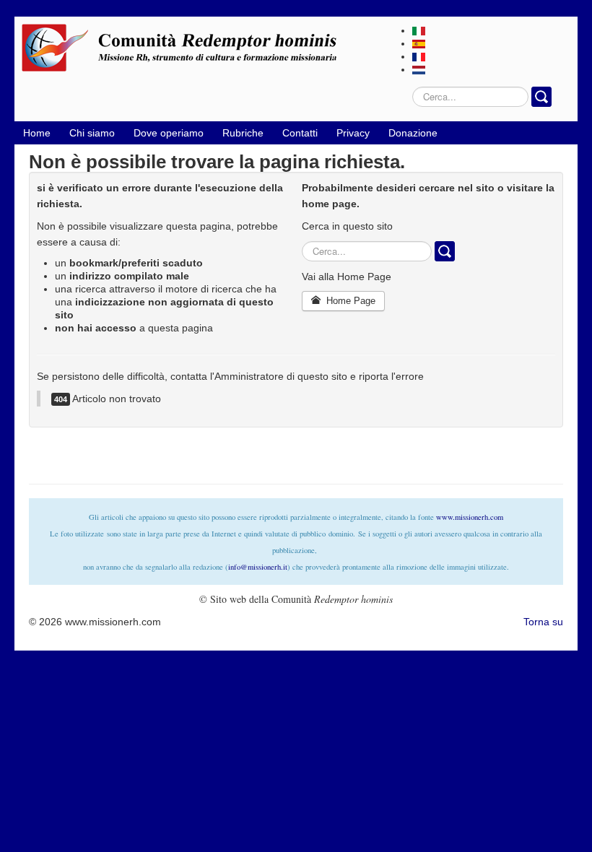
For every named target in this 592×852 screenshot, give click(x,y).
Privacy (353, 133)
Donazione (413, 133)
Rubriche (243, 133)
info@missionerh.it (257, 567)
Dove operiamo (169, 133)
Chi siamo (92, 133)
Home (37, 133)
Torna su (543, 621)
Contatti (300, 133)
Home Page (349, 300)
